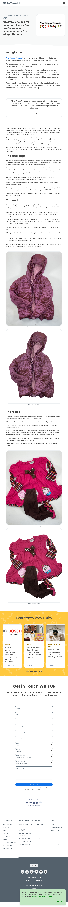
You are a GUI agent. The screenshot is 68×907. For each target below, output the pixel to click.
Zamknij (59, 901)
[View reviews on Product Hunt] (34, 802)
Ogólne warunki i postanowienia (34, 880)
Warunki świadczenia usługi (40, 789)
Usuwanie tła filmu (56, 835)
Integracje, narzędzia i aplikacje (25, 829)
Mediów (5, 839)
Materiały (37, 838)
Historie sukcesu (7, 848)
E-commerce (6, 836)
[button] (22, 872)
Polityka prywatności (34, 883)
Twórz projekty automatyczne (55, 831)
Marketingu (6, 830)
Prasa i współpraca (56, 844)
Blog (52, 824)
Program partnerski (56, 827)
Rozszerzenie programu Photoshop (25, 834)
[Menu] (64, 3)
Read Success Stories (33, 672)
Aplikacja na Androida (25, 841)
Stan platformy (39, 835)
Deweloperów (6, 833)
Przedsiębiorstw (7, 845)
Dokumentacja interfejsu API (25, 825)
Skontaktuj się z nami (40, 829)
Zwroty (37, 832)
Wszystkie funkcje (7, 824)
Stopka (34, 888)
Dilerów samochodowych (10, 842)
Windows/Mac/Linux (24, 838)
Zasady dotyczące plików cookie (34, 885)
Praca (52, 838)
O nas (52, 841)
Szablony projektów (24, 844)
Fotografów (6, 827)
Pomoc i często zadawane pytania (40, 825)
